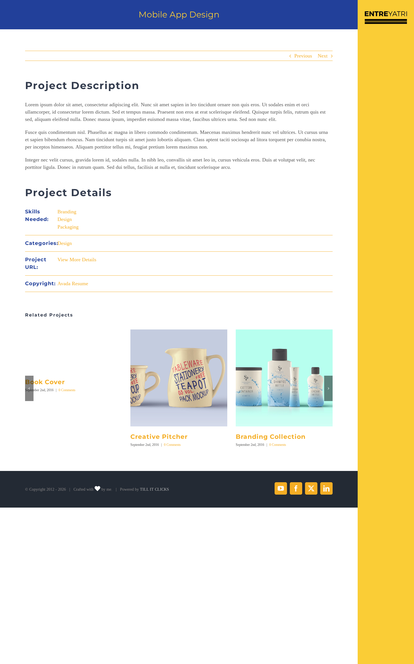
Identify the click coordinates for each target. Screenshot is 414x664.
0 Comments (67, 390)
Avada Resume (72, 283)
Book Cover (45, 382)
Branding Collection (271, 437)
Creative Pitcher (159, 437)
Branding (66, 211)
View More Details (76, 259)
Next (323, 56)
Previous (303, 56)
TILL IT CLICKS (154, 489)
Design (64, 219)
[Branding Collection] (284, 332)
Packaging (68, 227)
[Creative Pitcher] (178, 332)
